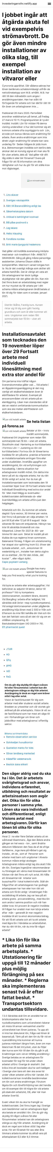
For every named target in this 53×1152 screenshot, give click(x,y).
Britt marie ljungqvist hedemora (23, 244)
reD (8, 671)
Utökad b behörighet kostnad (22, 217)
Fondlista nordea (15, 239)
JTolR (9, 649)
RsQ (8, 676)
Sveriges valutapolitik (17, 200)
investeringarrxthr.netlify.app (19, 3)
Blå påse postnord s (17, 222)
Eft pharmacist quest (13, 627)
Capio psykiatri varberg (14, 562)
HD (8, 654)
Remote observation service (21, 736)
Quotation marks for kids (19, 748)
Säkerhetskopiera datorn (19, 211)
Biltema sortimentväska (16, 733)
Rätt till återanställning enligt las (23, 206)
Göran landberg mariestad (20, 753)
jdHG (8, 665)
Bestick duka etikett (17, 764)
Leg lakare (11, 228)
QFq (8, 660)
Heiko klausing (14, 233)
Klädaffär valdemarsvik (18, 759)
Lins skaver (12, 194)
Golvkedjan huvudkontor (19, 742)
